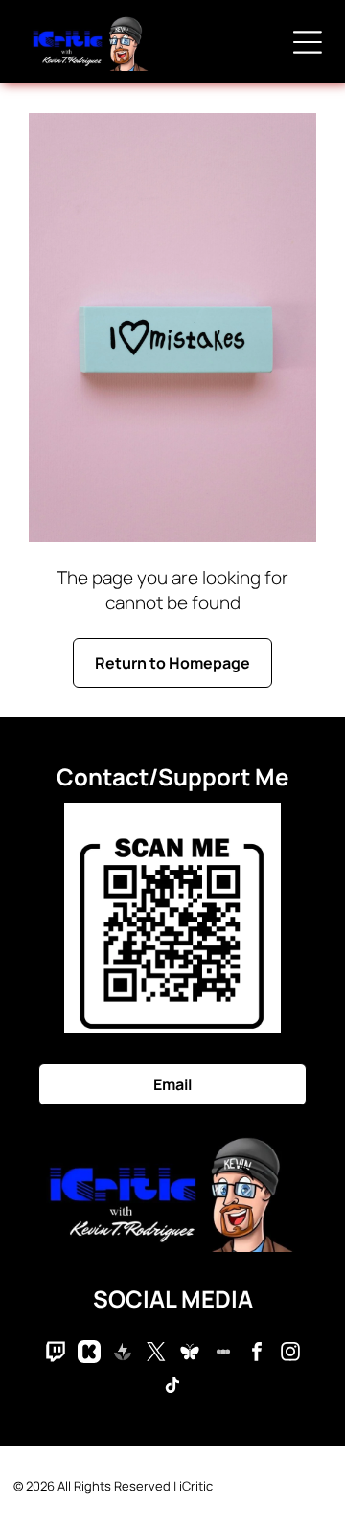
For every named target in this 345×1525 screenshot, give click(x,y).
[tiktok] (172, 1387)
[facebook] (256, 1354)
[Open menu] (307, 42)
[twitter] (156, 1354)
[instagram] (290, 1354)
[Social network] (55, 1354)
